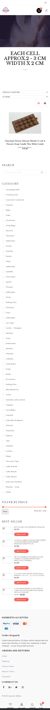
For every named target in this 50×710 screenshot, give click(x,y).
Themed (9, 354)
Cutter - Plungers (14, 328)
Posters (9, 205)
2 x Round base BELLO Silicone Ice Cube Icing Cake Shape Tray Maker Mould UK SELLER (28, 590)
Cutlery (9, 451)
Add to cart (21, 534)
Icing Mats (11, 364)
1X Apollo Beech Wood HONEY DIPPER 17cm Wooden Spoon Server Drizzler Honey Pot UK (30, 542)
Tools (8, 395)
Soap (8, 369)
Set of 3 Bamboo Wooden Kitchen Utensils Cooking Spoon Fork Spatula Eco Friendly (28, 558)
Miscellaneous (12, 389)
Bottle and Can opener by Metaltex (29, 527)
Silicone (9, 231)
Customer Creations (15, 200)
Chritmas (10, 307)
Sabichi (9, 436)
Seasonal (10, 430)
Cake (8, 215)
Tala (7, 441)
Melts (29, 147)
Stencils (9, 425)
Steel (8, 261)
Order (4, 656)
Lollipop (9, 359)
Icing (8, 338)
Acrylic (9, 246)
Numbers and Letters (15, 400)
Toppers (9, 405)
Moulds (9, 348)
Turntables (10, 410)
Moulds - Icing (12, 487)
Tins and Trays (12, 461)
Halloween (10, 292)
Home (25, 70)
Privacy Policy (8, 666)
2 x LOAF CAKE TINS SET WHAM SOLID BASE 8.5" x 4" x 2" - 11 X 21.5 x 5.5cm (29, 574)
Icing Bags (10, 225)
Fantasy (9, 333)
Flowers (9, 287)
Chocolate (22, 147)
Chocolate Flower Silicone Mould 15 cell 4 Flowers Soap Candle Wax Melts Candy (25, 142)
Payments (6, 677)
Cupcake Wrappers (14, 420)
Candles (9, 272)
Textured (10, 236)
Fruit (8, 313)
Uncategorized (12, 190)
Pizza (8, 297)
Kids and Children (14, 482)
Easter (9, 256)
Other (8, 492)
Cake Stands (11, 466)
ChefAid (9, 446)
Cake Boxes (11, 471)
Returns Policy (8, 671)
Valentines (10, 241)
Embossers (11, 343)
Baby (8, 210)
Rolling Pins (11, 302)
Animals (9, 251)
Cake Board (11, 477)
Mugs (8, 456)
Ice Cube (10, 323)
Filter (5, 511)
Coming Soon (12, 195)
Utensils (9, 415)
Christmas (10, 220)
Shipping (5, 661)
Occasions (10, 379)
